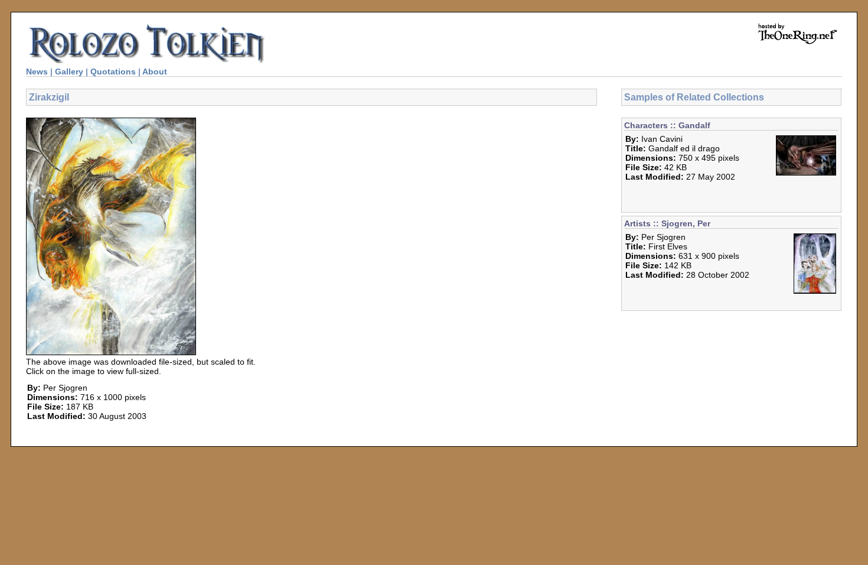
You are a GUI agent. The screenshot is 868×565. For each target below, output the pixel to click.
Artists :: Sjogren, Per (667, 223)
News (37, 71)
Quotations (113, 71)
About (154, 71)
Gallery (69, 71)
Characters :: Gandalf (667, 125)
